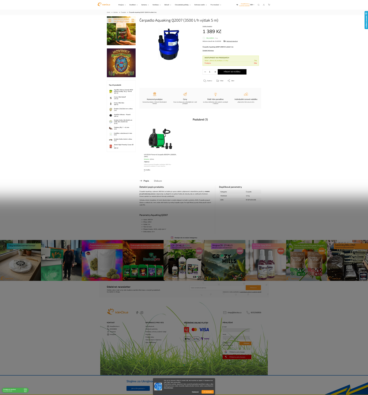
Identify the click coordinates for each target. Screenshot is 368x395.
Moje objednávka (150, 342)
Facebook (137, 312)
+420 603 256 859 (244, 6)
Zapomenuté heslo (228, 345)
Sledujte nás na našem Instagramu (186, 238)
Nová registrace (227, 342)
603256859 (256, 312)
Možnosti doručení (232, 41)
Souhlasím (208, 392)
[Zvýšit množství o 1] (215, 71)
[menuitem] (122, 5)
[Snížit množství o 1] (205, 71)
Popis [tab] (146, 180)
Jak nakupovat (149, 326)
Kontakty (148, 334)
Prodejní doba (149, 337)
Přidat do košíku (232, 72)
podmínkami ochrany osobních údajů (250, 292)
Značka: (207, 26)
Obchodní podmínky (151, 329)
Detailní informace (208, 50)
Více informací (168, 387)
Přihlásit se (253, 287)
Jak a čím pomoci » (138, 388)
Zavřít (254, 87)
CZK (251, 4)
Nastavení (195, 392)
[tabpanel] (160, 148)
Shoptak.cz (193, 370)
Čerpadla (248, 192)
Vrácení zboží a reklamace (153, 340)
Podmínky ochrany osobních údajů (155, 332)
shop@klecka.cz (245, 4)
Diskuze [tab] (158, 180)
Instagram (141, 312)
